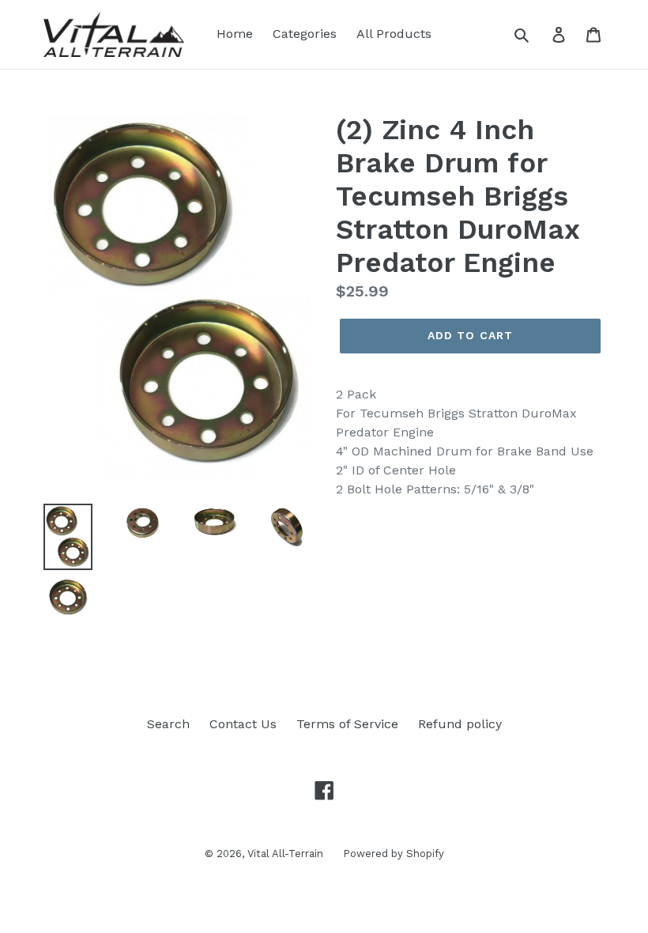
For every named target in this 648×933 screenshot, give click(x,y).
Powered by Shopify (393, 853)
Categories (305, 33)
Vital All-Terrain (285, 853)
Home (235, 33)
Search (168, 723)
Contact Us (243, 723)
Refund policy (460, 723)
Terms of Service (347, 723)
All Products (393, 33)
